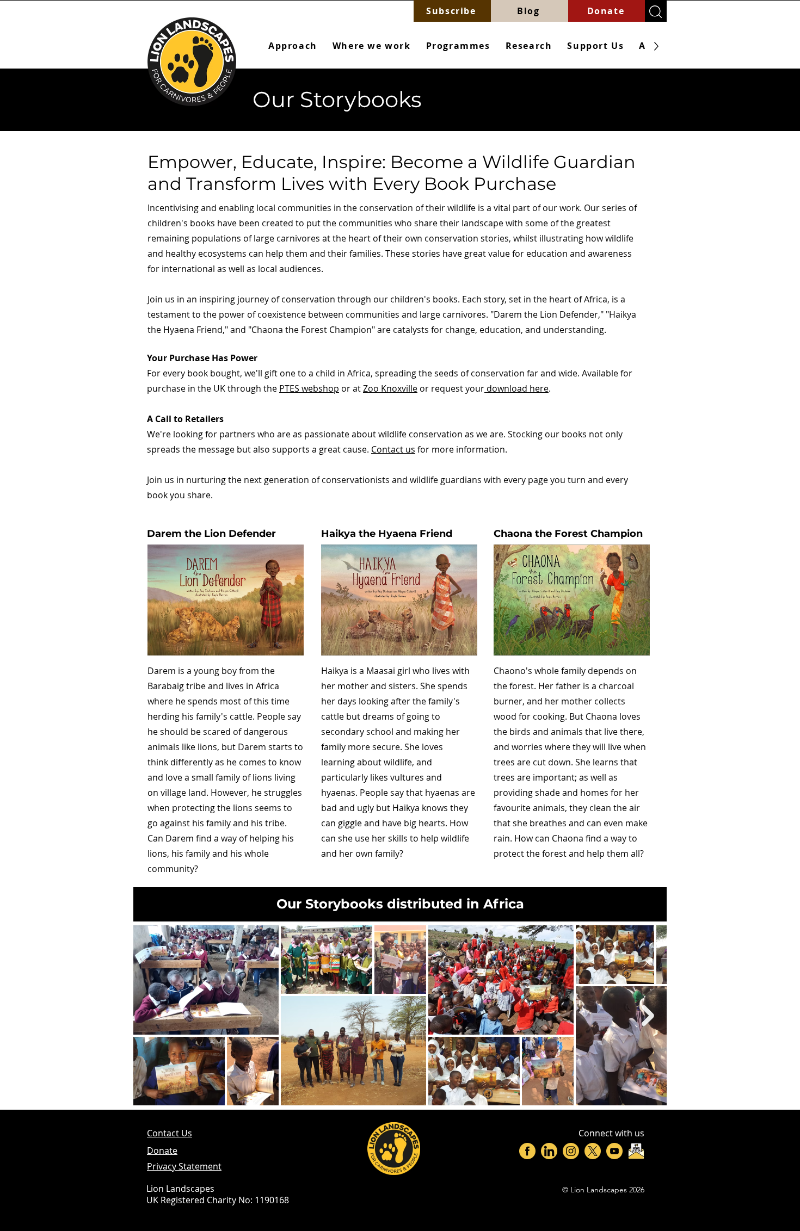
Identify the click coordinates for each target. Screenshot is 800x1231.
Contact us (393, 449)
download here (516, 388)
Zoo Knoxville (390, 388)
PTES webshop (309, 388)
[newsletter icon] (636, 1151)
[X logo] (592, 1151)
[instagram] (571, 1151)
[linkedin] (549, 1151)
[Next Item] (648, 1015)
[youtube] (614, 1151)
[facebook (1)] (527, 1151)
